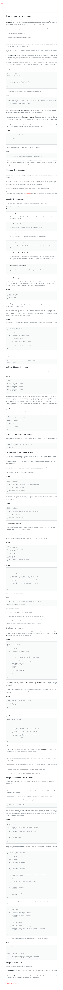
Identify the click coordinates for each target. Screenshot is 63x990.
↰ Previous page (9, 983)
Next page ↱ (16, 983)
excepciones (28, 193)
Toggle (3, 3)
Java (38, 193)
